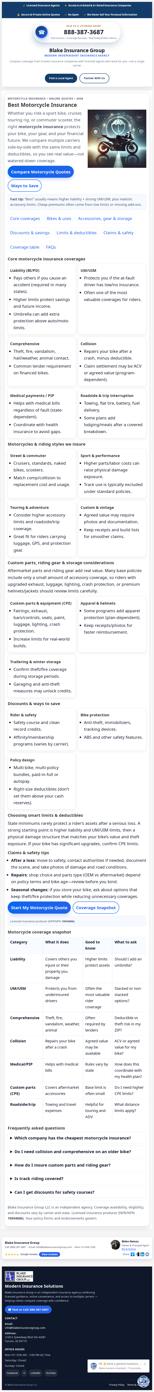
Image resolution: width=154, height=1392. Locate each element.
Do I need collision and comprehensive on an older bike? (72, 1151)
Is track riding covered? (38, 1178)
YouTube (51, 1373)
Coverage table (24, 247)
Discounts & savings (30, 232)
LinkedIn (35, 1373)
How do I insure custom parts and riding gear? (62, 1165)
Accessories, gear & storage (105, 218)
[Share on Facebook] (132, 1254)
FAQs (51, 247)
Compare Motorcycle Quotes (40, 172)
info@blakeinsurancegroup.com (25, 1328)
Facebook (12, 1373)
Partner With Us (94, 78)
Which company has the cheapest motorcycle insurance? (72, 1138)
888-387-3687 (84, 32)
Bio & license (129, 1249)
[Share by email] (147, 1254)
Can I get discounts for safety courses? (54, 1192)
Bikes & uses (59, 218)
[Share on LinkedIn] (142, 1254)
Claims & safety (118, 232)
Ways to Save (24, 185)
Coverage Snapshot (96, 907)
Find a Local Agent (61, 78)
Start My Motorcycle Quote (39, 907)
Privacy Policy (117, 1384)
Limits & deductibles (77, 232)
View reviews (49, 1254)
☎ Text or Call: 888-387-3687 (28, 1309)
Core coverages (25, 218)
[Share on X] (137, 1254)
